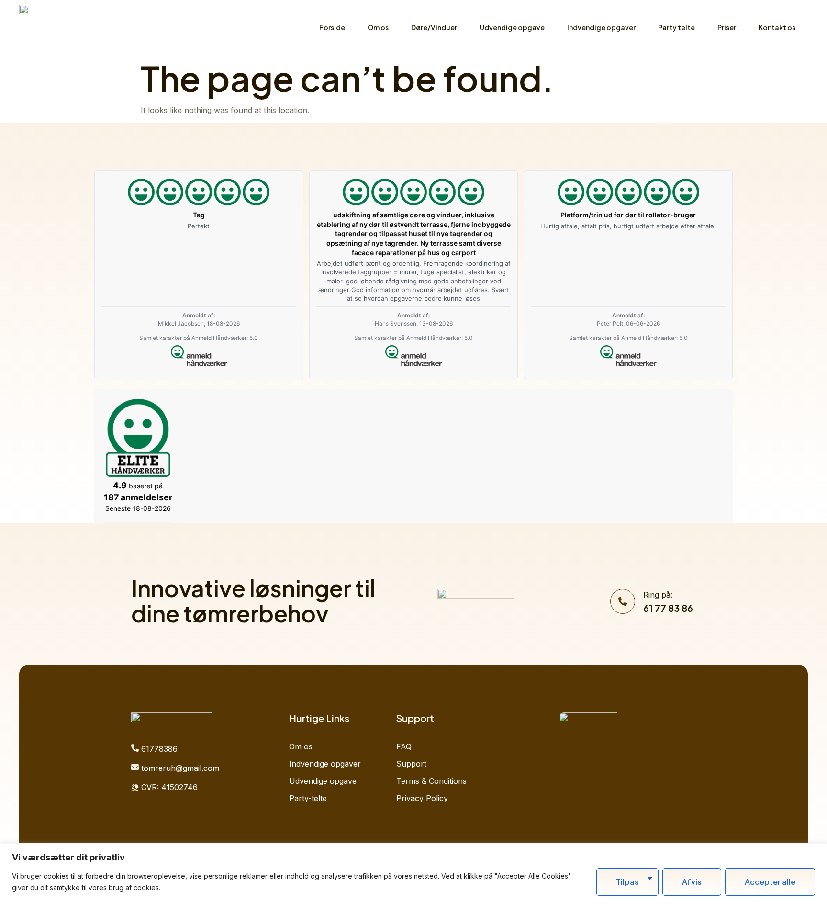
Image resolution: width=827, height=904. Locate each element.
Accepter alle (770, 882)
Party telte (676, 27)
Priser (726, 27)
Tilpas (627, 882)
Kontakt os (777, 27)
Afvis (692, 882)
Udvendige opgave (512, 27)
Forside (332, 27)
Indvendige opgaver (601, 27)
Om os (378, 27)
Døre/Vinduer (434, 27)
